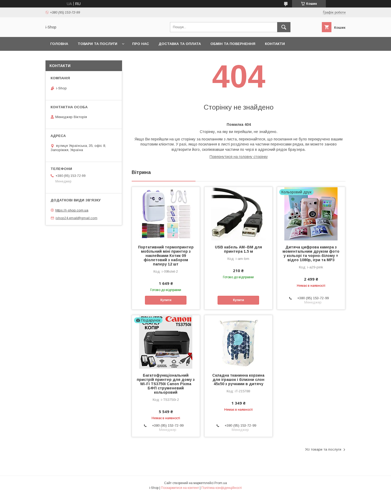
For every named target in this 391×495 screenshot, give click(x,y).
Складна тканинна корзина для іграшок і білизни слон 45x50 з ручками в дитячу (238, 379)
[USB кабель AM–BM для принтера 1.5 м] (238, 213)
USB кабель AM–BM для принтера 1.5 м (238, 249)
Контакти (275, 44)
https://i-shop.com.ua (71, 210)
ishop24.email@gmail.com (76, 218)
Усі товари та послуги (323, 449)
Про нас (140, 44)
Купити (165, 300)
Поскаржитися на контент (180, 488)
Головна (59, 44)
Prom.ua (220, 483)
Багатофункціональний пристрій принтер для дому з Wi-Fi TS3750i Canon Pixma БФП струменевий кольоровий (166, 383)
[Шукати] (283, 27)
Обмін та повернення (232, 44)
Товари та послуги (97, 44)
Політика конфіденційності (221, 488)
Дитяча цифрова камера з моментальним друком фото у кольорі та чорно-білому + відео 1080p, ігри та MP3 (310, 253)
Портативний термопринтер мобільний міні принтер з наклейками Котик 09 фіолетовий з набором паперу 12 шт (166, 255)
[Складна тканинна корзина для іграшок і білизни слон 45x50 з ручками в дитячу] (238, 341)
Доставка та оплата (180, 44)
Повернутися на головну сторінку (239, 157)
